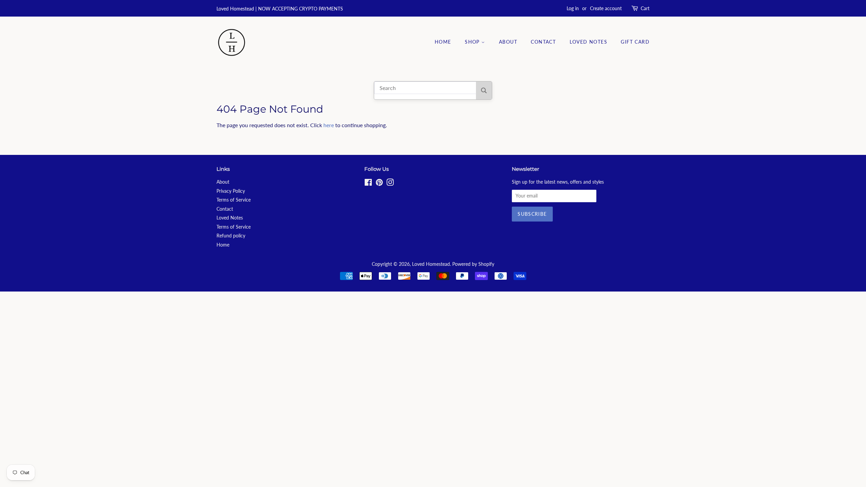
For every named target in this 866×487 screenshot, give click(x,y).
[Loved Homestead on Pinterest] (379, 183)
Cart (645, 8)
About (508, 42)
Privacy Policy (230, 191)
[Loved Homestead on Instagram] (390, 183)
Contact (543, 42)
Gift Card (635, 42)
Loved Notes (588, 42)
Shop (473, 42)
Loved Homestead (431, 264)
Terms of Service (233, 200)
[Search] (484, 90)
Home (443, 42)
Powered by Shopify (473, 264)
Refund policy (230, 235)
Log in (573, 8)
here (328, 125)
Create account (606, 8)
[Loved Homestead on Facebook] (368, 183)
